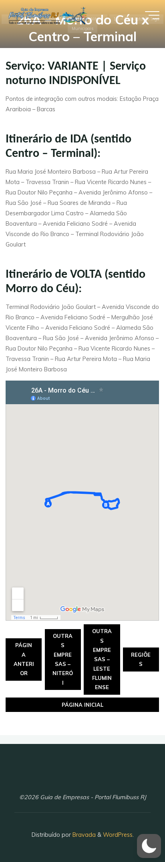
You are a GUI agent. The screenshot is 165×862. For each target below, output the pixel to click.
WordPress (118, 834)
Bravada (83, 834)
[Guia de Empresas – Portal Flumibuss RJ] (48, 14)
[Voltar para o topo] (133, 830)
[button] (149, 846)
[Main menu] (152, 15)
